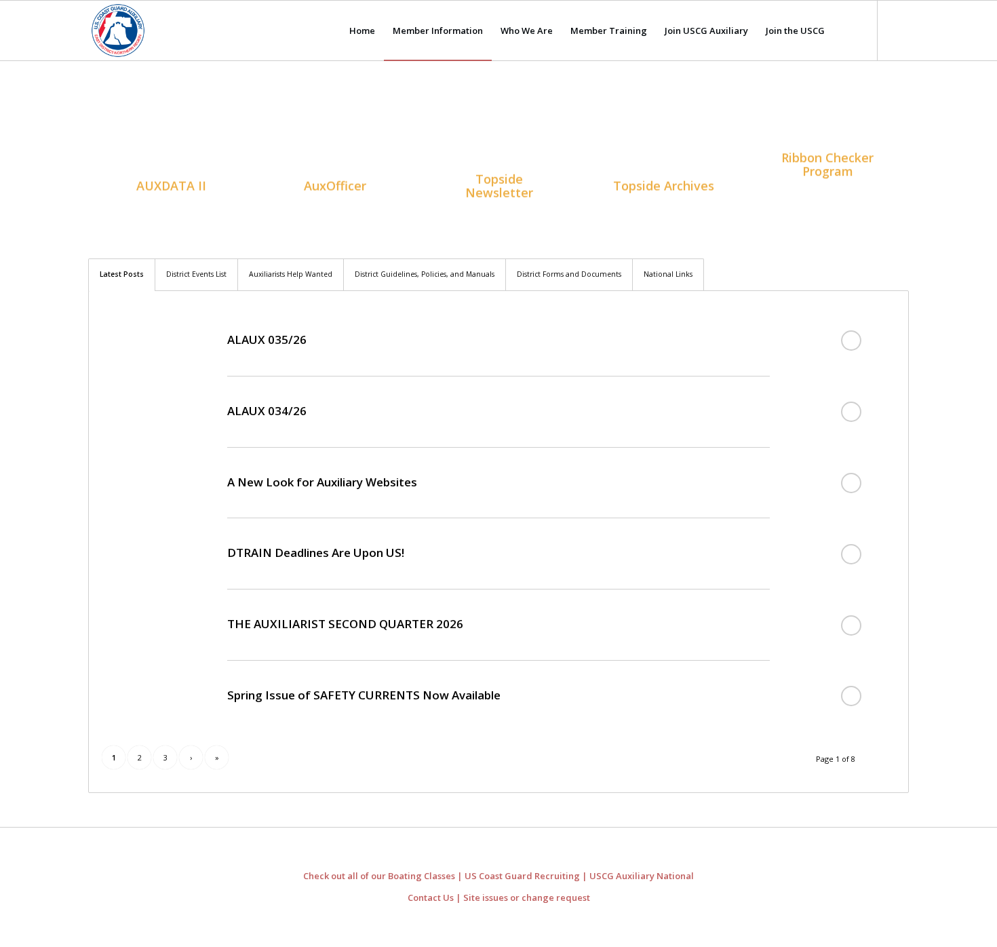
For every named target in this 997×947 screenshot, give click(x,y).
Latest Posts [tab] (122, 274)
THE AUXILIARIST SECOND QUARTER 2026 (345, 624)
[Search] (847, 30)
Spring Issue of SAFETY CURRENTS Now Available (364, 695)
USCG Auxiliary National (641, 876)
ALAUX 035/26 (267, 339)
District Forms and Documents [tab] (569, 274)
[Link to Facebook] (898, 30)
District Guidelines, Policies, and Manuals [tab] (424, 274)
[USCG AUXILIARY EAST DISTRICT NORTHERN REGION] (118, 30)
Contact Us (431, 897)
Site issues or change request (526, 897)
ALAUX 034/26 (267, 411)
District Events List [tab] (196, 274)
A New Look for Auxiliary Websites (322, 482)
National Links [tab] (668, 274)
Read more (851, 340)
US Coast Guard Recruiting (522, 876)
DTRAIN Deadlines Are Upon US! (315, 552)
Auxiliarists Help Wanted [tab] (290, 274)
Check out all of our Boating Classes (379, 876)
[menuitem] (362, 30)
